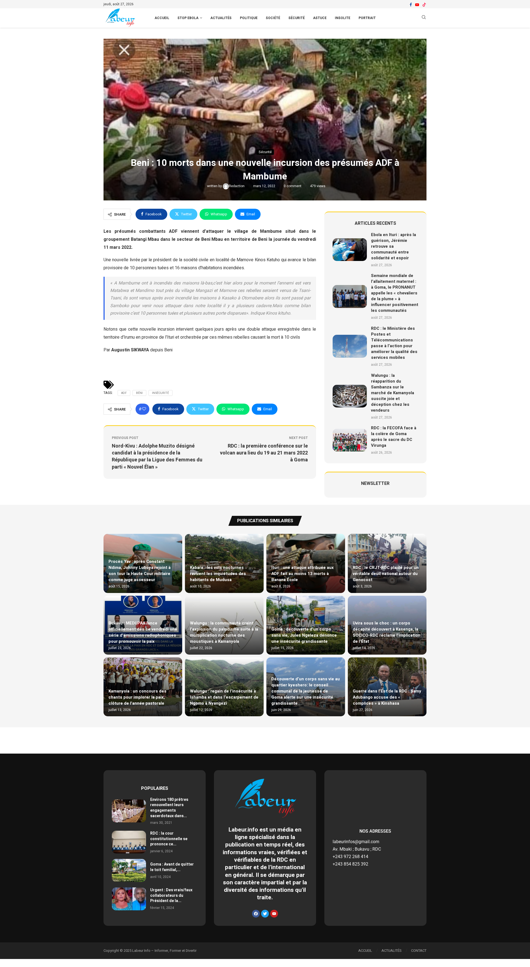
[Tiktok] (424, 4)
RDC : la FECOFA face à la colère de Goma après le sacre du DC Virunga (393, 436)
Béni (139, 393)
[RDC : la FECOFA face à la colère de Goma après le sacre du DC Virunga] (350, 440)
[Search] (423, 18)
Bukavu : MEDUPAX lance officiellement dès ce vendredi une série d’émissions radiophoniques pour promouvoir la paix (142, 632)
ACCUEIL (162, 17)
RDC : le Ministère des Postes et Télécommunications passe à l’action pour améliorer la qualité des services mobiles (394, 342)
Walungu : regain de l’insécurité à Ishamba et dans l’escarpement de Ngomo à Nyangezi (224, 697)
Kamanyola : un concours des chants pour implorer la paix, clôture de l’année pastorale (137, 697)
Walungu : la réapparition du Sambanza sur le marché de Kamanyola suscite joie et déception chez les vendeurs (392, 392)
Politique (249, 17)
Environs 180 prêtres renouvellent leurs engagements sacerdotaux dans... (169, 808)
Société (273, 17)
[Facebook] (410, 4)
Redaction (237, 186)
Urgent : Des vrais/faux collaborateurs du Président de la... (171, 895)
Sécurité (296, 17)
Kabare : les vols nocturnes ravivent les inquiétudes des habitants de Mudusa (218, 573)
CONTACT (418, 950)
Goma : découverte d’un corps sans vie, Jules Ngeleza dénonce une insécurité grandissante (304, 635)
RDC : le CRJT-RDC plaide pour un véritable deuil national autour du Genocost (386, 573)
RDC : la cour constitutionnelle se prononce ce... (168, 838)
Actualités (221, 17)
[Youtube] (417, 4)
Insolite (342, 17)
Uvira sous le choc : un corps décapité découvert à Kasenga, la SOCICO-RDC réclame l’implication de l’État (386, 632)
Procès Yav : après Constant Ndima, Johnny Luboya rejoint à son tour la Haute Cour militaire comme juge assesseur (139, 570)
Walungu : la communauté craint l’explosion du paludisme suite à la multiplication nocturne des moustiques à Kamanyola (224, 632)
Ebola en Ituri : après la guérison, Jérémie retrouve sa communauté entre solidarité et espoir (393, 246)
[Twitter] (265, 914)
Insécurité (160, 393)
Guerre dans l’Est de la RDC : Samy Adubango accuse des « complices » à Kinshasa (387, 697)
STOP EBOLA (187, 17)
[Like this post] (144, 409)
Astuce (320, 17)
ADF (124, 393)
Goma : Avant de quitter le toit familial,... (172, 867)
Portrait (367, 17)
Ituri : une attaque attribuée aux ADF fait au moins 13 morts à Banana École (302, 573)
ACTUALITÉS (391, 950)
